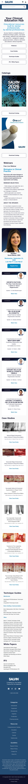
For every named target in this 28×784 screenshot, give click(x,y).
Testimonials (14, 738)
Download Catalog (14, 113)
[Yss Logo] (14, 679)
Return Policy (14, 748)
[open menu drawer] (2, 1)
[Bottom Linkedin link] (8, 688)
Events (14, 735)
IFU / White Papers (14, 62)
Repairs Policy (14, 746)
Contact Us (14, 751)
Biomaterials (14, 711)
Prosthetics (14, 716)
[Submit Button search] (25, 7)
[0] (22, 2)
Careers (14, 732)
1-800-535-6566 (14, 693)
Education (14, 730)
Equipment (14, 708)
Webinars (14, 45)
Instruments (14, 705)
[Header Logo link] (9, 2)
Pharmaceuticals (14, 719)
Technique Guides (14, 56)
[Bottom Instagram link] (15, 688)
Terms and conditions (14, 779)
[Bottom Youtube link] (19, 688)
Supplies (14, 713)
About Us (14, 754)
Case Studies (14, 51)
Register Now (14, 266)
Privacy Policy (14, 781)
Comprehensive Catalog (14, 727)
